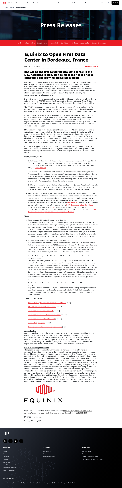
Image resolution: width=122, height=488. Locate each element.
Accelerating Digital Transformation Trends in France (47, 303)
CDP (53, 207)
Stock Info (64, 43)
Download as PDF (92, 66)
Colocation (46, 454)
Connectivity (47, 451)
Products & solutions (33, 3)
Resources (61, 3)
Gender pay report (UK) (48, 483)
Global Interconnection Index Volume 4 (42, 307)
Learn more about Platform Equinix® (41, 319)
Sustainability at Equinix (36, 323)
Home (6, 7)
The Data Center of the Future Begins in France (45, 327)
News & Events (42, 43)
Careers (5, 454)
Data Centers (75, 3)
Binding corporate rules (28, 483)
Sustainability (84, 43)
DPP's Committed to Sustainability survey (81, 205)
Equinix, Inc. (74, 82)
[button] (115, 3)
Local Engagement (9, 465)
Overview (19, 43)
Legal (4, 483)
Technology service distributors (92, 459)
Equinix (27, 333)
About (12, 7)
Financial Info (54, 43)
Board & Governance (99, 43)
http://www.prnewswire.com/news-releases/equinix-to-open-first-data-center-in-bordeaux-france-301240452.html (58, 412)
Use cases (49, 3)
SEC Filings (74, 43)
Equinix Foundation (9, 468)
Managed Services (49, 456)
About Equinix (30, 43)
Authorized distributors (90, 456)
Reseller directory (88, 454)
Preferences (16, 483)
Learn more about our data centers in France (44, 315)
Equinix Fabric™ (40, 168)
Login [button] (108, 3)
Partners (87, 3)
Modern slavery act (61, 483)
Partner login (86, 451)
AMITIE (42, 101)
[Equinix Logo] (10, 2)
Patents (38, 483)
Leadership (6, 456)
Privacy (9, 483)
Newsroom (6, 459)
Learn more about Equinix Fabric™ (40, 311)
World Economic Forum (34, 117)
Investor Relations (9, 470)
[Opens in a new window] (61, 393)
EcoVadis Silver (72, 203)
